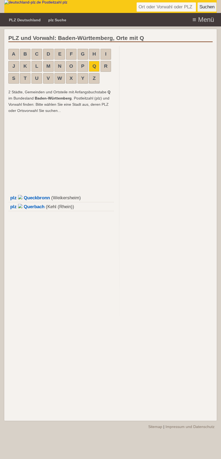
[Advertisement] (59, 153)
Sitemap (155, 426)
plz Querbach (27, 206)
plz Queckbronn (30, 197)
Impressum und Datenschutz (190, 426)
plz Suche (57, 20)
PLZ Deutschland (25, 20)
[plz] (61, 6)
